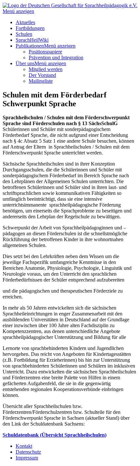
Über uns (25, 63)
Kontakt (24, 446)
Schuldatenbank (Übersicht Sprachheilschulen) (54, 435)
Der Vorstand (42, 75)
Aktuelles (25, 22)
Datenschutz (28, 452)
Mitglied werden (46, 69)
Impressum (27, 457)
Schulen (24, 34)
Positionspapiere (45, 51)
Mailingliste (41, 81)
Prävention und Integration (56, 57)
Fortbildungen (30, 28)
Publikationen (30, 46)
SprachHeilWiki (32, 40)
